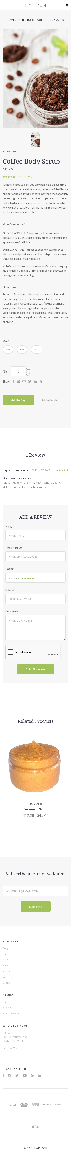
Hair (5, 954)
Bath (5, 959)
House (6, 971)
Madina (7, 1007)
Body (5, 948)
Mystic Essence (11, 1013)
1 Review (24, 176)
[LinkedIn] (39, 1075)
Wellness (8, 976)
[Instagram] (9, 1075)
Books (6, 982)
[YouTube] (25, 1075)
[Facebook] (3, 1075)
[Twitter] (17, 1075)
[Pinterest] (32, 1075)
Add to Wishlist (51, 400)
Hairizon (9, 151)
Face (5, 965)
